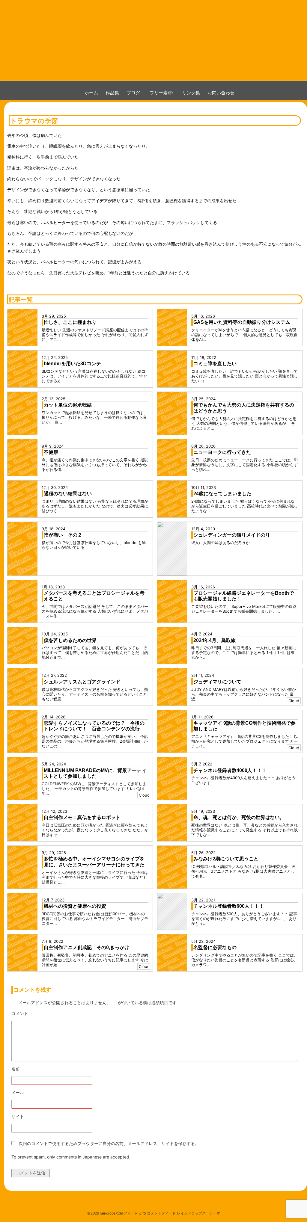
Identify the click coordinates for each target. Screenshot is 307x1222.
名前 (32, 1069)
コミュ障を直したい (215, 363)
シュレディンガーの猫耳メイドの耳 (231, 534)
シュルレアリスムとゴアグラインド (82, 681)
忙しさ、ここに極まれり (70, 322)
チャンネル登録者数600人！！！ (228, 906)
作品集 (112, 92)
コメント (36, 1013)
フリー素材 (163, 92)
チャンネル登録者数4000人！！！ (230, 770)
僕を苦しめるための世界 (70, 640)
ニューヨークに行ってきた (222, 452)
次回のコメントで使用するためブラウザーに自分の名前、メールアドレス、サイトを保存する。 (109, 1143)
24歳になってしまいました (222, 493)
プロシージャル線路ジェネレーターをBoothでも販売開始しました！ (243, 596)
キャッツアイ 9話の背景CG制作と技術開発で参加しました (244, 726)
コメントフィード (161, 1213)
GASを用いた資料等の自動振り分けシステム (241, 322)
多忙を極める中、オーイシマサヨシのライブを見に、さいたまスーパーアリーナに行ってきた (94, 861)
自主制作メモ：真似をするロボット (82, 817)
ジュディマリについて (217, 681)
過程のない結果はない (68, 493)
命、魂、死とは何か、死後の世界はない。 (239, 817)
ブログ (133, 92)
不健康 (51, 452)
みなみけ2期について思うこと (225, 858)
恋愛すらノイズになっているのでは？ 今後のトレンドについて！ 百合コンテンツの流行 (94, 726)
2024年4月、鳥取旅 (214, 640)
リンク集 (191, 92)
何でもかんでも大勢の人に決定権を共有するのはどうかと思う (243, 407)
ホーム (91, 92)
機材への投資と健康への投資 (75, 906)
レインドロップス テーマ (198, 1213)
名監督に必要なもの (215, 947)
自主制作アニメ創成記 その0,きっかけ (86, 947)
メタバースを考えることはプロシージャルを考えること (94, 596)
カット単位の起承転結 (68, 404)
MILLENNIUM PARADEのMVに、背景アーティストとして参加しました (95, 773)
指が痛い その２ (63, 534)
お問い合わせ (220, 92)
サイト (17, 1116)
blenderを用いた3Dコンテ (72, 363)
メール (34, 1093)
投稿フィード (127, 1213)
